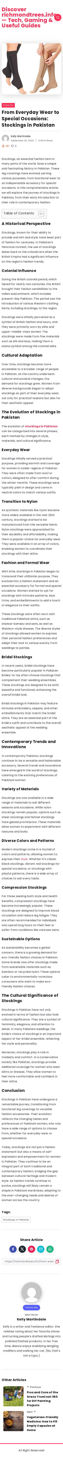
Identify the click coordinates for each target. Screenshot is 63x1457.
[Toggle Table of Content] (39, 214)
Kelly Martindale (21, 136)
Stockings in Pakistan (16, 1219)
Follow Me (31, 1307)
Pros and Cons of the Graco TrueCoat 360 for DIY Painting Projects (42, 1398)
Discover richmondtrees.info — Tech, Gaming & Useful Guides (29, 17)
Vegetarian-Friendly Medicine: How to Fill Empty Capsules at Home (42, 1423)
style (24, 859)
